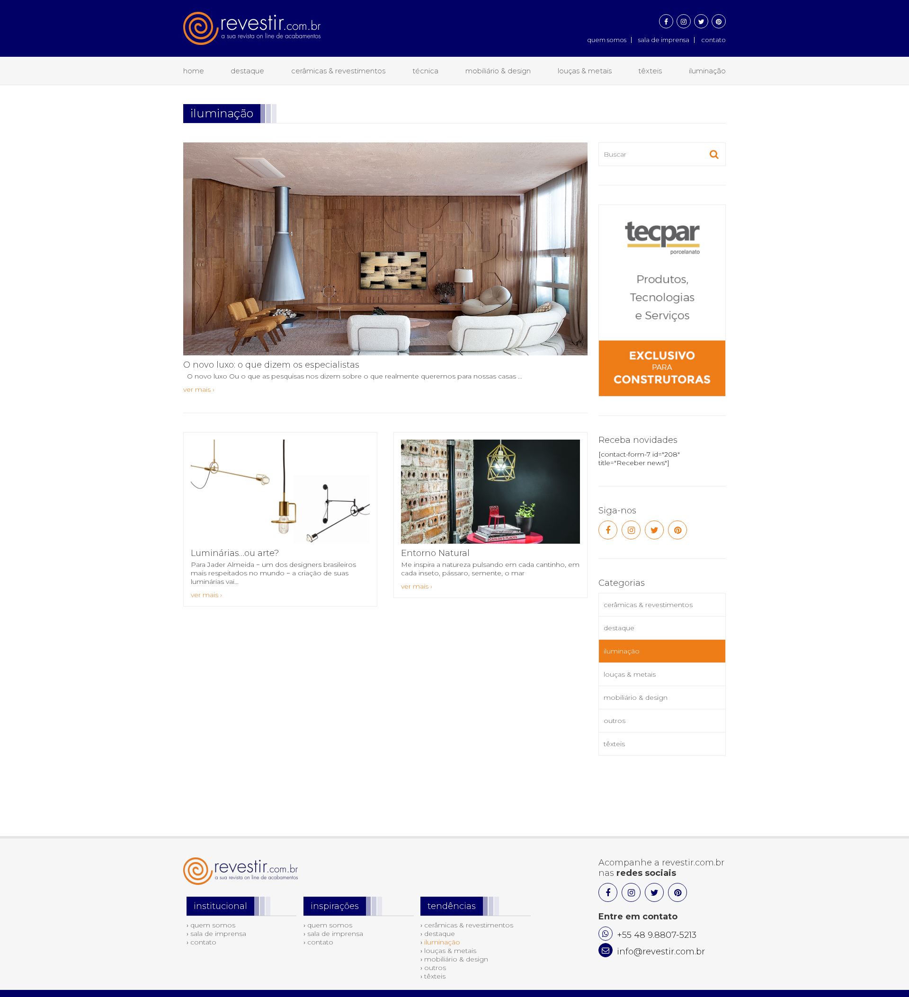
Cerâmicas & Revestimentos (338, 70)
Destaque (247, 70)
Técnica (425, 70)
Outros (614, 720)
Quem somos (606, 40)
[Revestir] (252, 22)
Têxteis (650, 70)
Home (193, 70)
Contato (713, 40)
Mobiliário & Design (498, 70)
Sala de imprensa (663, 40)
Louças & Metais (585, 70)
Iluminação (707, 70)
